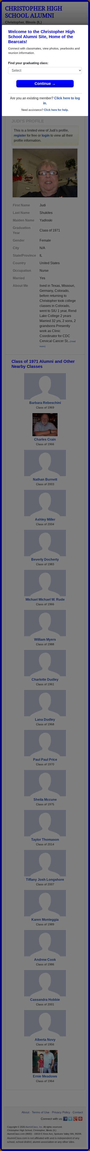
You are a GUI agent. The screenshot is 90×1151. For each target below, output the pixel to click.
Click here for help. (56, 109)
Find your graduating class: (28, 63)
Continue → (45, 83)
